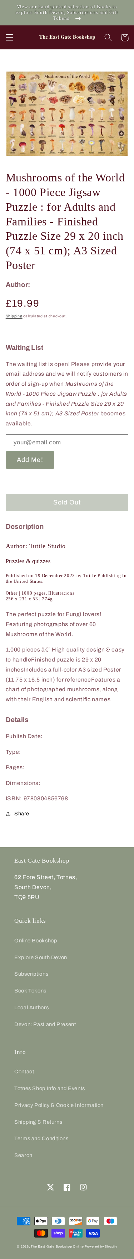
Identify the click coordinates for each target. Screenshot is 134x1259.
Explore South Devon (40, 957)
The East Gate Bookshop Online (57, 1246)
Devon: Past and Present (45, 1024)
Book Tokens (30, 991)
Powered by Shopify (101, 1246)
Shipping (14, 316)
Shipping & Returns (38, 1122)
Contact (24, 1071)
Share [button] (21, 813)
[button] (9, 37)
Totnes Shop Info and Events (49, 1088)
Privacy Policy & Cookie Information (59, 1105)
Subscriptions (31, 974)
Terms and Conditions (41, 1138)
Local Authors (31, 1007)
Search (23, 1155)
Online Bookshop (35, 940)
